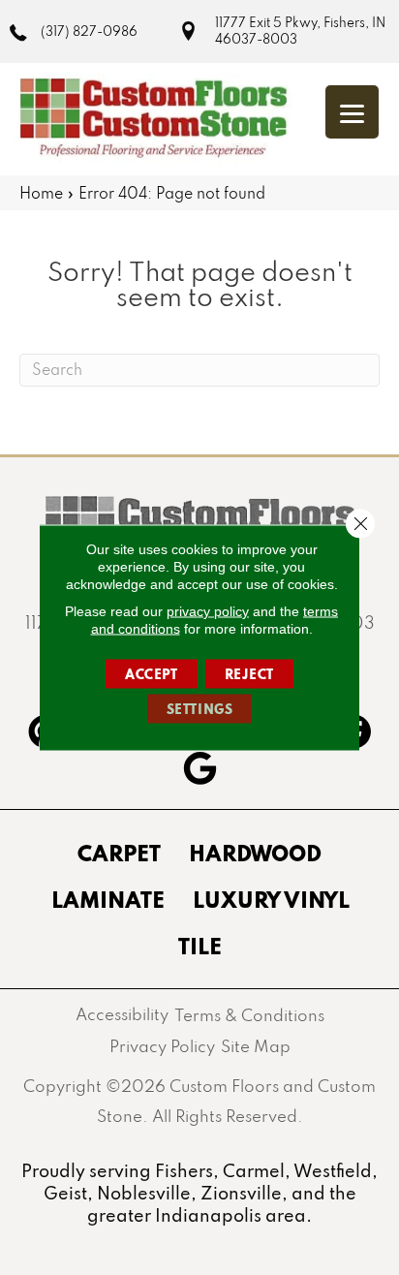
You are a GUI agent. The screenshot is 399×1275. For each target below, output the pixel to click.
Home (41, 192)
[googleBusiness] (199, 771)
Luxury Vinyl (271, 899)
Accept (151, 674)
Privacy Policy (162, 1046)
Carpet (119, 852)
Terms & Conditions (249, 1015)
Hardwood (255, 852)
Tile (200, 945)
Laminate (108, 899)
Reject (250, 674)
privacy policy (208, 611)
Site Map (256, 1046)
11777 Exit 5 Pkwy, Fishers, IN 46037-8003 (300, 30)
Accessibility (122, 1014)
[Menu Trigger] (352, 112)
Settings (200, 709)
